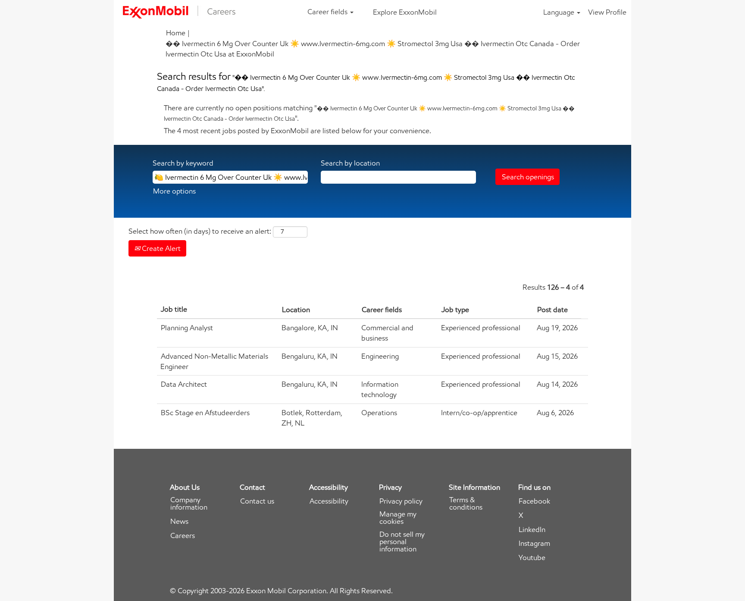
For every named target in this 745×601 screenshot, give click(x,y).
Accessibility (329, 501)
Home (175, 32)
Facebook (534, 501)
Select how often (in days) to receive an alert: (199, 231)
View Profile (607, 12)
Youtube (532, 558)
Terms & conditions (465, 503)
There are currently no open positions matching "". (369, 112)
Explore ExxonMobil (405, 12)
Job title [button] (174, 309)
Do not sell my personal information (402, 541)
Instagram (534, 543)
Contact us (257, 501)
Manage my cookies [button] (397, 518)
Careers (182, 536)
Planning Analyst (187, 327)
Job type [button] (455, 309)
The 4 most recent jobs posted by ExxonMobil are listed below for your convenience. (297, 130)
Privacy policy (401, 501)
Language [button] (559, 12)
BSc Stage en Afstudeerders (205, 412)
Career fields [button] (328, 11)
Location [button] (296, 309)
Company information (188, 503)
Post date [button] (552, 309)
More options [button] (174, 191)
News (179, 521)
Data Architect (184, 384)
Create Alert (160, 248)
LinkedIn (532, 530)
